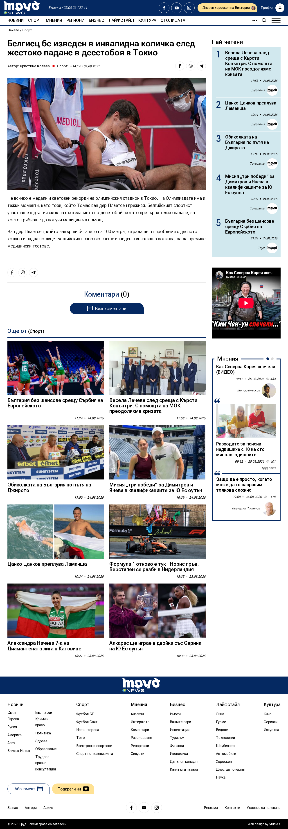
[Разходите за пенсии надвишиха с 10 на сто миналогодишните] (246, 421)
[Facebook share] (179, 65)
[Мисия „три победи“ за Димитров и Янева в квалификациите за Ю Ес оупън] (157, 452)
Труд (261, 248)
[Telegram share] (201, 65)
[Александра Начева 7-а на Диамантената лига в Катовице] (55, 611)
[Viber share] (190, 65)
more (252, 20)
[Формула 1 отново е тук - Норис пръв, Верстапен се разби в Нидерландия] (157, 531)
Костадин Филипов (246, 508)
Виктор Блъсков (248, 390)
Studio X (275, 824)
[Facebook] (164, 7)
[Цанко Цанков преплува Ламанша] (55, 531)
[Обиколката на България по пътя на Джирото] (55, 452)
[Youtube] (176, 7)
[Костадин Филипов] (269, 508)
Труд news (257, 90)
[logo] (22, 7)
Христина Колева (35, 66)
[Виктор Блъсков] (269, 390)
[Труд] (141, 685)
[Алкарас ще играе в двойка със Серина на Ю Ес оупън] (157, 611)
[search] (264, 20)
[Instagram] (189, 7)
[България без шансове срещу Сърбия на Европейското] (55, 368)
